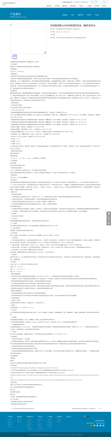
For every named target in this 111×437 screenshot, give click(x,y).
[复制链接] (103, 425)
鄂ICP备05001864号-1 (64, 434)
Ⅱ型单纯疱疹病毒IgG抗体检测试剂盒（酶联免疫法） (84, 408)
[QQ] (97, 425)
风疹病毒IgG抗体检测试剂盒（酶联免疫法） (24, 408)
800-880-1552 (84, 2)
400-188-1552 (77, 2)
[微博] (91, 425)
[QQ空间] (100, 425)
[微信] (94, 425)
